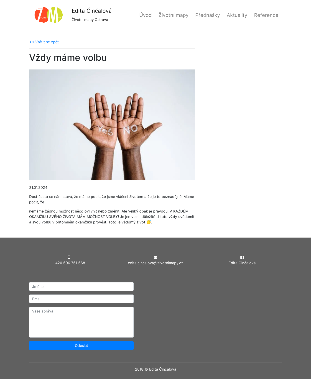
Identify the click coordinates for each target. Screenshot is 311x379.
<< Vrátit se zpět (44, 42)
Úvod (145, 15)
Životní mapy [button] (173, 15)
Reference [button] (266, 15)
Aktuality (237, 15)
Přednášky (207, 15)
